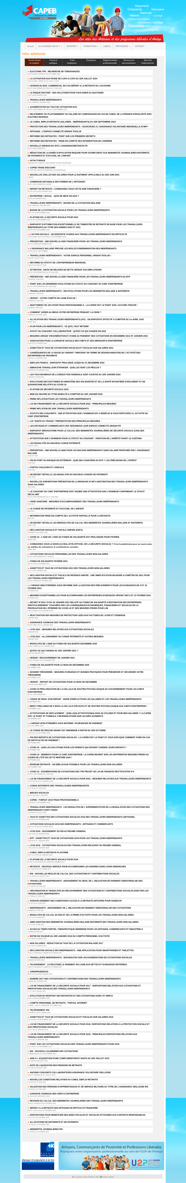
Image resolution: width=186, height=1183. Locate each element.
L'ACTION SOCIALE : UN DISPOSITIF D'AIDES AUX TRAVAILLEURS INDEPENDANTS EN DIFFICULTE (78, 234)
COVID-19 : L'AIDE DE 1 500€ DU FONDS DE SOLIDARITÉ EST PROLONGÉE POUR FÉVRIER (74, 537)
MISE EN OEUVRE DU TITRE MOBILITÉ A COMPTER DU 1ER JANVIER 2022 (66, 394)
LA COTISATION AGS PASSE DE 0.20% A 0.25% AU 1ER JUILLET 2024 (63, 78)
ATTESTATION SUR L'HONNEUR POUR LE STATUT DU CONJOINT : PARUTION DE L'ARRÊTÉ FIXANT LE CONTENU (86, 438)
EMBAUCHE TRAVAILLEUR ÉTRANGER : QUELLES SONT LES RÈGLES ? (65, 367)
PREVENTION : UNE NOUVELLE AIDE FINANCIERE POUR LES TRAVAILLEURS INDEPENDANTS (76, 241)
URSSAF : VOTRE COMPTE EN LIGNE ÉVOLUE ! (53, 298)
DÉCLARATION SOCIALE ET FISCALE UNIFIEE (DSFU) (56, 530)
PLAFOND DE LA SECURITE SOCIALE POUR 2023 (54, 217)
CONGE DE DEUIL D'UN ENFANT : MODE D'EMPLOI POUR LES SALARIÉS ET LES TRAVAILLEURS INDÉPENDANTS (85, 699)
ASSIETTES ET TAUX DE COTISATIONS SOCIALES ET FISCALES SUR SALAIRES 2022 (71, 348)
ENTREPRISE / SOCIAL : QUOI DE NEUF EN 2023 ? (54, 196)
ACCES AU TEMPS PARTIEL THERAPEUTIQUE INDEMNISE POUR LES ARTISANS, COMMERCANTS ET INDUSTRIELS (86, 929)
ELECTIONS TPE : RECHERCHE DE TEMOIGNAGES (55, 71)
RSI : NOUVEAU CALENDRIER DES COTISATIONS (54, 1051)
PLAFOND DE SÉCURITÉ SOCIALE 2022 (49, 389)
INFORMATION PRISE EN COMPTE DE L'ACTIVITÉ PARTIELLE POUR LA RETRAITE (70, 516)
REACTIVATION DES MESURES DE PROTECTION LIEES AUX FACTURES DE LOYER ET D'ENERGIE (77, 615)
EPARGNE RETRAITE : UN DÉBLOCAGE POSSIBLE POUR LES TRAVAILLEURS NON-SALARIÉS (76, 764)
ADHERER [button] (72, 46)
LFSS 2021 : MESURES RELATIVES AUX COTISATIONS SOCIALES (62, 629)
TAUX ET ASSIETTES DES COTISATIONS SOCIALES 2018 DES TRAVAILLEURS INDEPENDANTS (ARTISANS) (82, 817)
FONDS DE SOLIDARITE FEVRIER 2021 (49, 561)
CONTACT (139, 46)
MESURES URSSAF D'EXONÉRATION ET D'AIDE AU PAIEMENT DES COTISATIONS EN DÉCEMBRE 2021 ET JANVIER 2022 (89, 336)
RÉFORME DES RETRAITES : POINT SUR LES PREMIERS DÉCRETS (62, 136)
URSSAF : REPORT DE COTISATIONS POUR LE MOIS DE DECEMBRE (63, 682)
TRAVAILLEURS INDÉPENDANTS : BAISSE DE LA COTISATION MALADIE (65, 203)
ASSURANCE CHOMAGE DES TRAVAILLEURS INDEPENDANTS (60, 622)
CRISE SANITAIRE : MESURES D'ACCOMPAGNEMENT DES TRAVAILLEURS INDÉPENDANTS (74, 501)
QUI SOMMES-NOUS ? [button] (49, 46)
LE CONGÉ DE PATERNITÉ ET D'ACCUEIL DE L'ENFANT (57, 508)
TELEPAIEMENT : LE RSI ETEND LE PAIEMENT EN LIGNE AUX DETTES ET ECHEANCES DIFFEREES (78, 964)
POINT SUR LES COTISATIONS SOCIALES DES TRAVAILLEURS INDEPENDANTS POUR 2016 (74, 1044)
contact (85, 1177)
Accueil (30, 46)
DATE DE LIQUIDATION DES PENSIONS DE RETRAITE (56, 1065)
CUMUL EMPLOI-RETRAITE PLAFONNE (49, 852)
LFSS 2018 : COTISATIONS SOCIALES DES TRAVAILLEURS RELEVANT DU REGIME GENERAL (75, 845)
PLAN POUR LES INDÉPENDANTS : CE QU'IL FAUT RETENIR (59, 326)
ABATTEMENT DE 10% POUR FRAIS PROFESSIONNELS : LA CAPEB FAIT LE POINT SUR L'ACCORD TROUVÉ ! (83, 305)
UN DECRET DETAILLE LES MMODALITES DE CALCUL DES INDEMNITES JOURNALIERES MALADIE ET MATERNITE (86, 523)
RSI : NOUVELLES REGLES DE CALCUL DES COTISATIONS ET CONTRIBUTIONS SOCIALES (74, 874)
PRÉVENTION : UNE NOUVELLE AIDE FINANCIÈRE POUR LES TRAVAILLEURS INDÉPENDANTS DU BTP (80, 277)
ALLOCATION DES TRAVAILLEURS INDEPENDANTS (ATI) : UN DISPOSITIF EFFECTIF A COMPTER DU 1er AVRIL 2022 (87, 319)
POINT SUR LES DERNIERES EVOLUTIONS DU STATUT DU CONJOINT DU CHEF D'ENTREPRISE (76, 284)
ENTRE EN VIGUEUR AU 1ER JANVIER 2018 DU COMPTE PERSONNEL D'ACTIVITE (70, 936)
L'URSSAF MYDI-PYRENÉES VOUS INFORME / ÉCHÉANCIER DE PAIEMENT (66, 723)
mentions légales (108, 1177)
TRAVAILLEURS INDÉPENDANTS (46, 100)
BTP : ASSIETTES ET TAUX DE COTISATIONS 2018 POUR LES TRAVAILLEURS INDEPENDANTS (76, 838)
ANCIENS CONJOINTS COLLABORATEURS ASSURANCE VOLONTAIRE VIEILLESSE (70, 1072)
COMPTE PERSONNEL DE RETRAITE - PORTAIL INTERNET (58, 1003)
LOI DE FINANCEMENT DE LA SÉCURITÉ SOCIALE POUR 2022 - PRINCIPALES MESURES (73, 404)
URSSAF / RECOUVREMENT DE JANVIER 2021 (52, 658)
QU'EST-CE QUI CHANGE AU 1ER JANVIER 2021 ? (54, 650)
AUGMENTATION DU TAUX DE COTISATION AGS (53, 107)
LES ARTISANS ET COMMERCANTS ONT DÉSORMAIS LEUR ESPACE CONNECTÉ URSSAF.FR (75, 426)
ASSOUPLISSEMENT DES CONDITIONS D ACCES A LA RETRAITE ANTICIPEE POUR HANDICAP (76, 901)
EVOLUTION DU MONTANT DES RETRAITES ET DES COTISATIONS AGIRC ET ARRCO (71, 996)
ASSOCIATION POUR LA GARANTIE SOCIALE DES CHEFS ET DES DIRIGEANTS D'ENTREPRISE (76, 341)
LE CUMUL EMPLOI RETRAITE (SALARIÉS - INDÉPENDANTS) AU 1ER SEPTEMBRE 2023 (73, 122)
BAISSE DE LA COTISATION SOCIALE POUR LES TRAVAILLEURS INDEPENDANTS (70, 210)
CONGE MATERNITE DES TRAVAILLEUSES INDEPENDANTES (59, 785)
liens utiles (95, 1177)
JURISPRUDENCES (39, 971)
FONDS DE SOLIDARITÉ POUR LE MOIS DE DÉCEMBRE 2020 (59, 665)
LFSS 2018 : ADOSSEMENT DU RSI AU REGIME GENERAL (58, 831)
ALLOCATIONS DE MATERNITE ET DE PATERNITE (54, 1122)
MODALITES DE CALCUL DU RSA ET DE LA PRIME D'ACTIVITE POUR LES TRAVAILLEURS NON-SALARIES (82, 915)
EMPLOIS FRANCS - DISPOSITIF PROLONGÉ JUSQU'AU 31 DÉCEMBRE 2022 (67, 363)
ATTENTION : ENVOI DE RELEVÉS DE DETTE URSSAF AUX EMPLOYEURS (66, 270)
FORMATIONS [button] (90, 46)
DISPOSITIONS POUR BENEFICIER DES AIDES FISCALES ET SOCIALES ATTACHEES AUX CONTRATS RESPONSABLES (87, 1115)
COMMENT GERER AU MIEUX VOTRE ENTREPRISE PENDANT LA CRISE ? (65, 312)
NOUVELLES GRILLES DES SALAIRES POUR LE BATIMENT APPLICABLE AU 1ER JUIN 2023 (74, 175)
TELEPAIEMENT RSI (39, 1010)
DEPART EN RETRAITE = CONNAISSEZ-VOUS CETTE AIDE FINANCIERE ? (65, 189)
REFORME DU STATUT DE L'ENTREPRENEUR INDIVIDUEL (58, 262)
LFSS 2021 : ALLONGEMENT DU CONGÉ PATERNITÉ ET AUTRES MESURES (66, 636)
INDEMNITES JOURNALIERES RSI (46, 1129)
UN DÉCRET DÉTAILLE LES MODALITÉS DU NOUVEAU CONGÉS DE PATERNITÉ (69, 474)
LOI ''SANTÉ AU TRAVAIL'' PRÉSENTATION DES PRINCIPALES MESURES (65, 421)
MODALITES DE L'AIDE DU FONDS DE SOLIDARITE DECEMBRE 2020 (63, 643)
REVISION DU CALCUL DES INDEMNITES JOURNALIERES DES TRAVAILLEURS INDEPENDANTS (76, 1101)
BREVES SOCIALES (39, 793)
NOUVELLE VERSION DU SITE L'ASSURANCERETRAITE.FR (58, 146)
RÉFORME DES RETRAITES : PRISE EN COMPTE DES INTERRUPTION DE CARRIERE (71, 141)
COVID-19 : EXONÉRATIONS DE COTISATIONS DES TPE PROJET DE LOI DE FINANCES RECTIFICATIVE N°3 (82, 771)
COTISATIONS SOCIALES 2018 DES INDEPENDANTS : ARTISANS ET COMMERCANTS (71, 824)
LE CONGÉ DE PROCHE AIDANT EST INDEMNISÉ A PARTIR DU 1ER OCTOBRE (68, 730)
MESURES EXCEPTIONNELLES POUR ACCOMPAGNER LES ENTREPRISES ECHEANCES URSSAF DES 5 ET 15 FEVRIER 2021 (90, 595)
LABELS (107, 46)
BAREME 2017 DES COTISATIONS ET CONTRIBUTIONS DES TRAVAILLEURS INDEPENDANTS (75, 979)
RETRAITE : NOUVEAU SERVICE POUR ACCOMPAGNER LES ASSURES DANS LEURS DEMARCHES (78, 866)
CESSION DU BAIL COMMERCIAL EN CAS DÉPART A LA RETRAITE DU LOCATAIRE (70, 86)
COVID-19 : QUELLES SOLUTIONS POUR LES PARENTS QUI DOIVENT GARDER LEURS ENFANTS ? (78, 747)
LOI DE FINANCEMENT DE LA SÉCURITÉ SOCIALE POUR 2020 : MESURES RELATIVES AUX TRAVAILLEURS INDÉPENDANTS (90, 779)
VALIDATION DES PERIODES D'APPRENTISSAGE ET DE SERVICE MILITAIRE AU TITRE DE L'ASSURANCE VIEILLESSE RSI (89, 1087)
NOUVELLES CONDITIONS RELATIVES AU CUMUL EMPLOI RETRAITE (64, 1079)
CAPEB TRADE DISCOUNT (43, 167)
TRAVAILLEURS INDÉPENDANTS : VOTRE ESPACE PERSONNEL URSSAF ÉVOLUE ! (70, 255)
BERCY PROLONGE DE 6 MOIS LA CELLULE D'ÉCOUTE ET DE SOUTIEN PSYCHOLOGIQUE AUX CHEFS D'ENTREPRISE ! (88, 706)
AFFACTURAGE (37, 160)
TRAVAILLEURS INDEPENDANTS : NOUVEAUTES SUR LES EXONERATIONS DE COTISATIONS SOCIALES (81, 957)
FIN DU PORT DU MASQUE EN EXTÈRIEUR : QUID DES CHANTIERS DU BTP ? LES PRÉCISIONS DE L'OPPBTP (83, 460)
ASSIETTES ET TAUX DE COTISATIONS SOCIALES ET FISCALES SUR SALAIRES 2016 (71, 1017)
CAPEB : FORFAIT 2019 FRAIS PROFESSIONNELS (54, 800)
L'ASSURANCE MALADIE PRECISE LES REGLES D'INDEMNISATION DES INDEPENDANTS (73, 248)
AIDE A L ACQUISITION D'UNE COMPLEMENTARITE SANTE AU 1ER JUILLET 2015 (69, 1058)
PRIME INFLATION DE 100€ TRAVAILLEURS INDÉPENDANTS (59, 408)
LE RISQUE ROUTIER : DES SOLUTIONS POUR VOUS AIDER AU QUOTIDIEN (66, 93)
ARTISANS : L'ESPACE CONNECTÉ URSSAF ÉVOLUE (55, 131)
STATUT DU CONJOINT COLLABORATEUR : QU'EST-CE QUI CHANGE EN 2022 (68, 331)
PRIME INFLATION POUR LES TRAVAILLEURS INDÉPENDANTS (60, 399)
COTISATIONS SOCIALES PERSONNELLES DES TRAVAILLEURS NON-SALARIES (69, 554)
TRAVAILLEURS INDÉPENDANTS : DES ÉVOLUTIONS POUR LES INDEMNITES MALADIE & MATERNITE (80, 291)
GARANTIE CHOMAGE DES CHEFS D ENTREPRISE (54, 1094)
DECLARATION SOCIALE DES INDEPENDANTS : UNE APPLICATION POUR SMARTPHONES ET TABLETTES (82, 950)
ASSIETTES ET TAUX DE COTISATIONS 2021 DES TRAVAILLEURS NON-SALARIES (70, 568)
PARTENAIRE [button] (122, 46)
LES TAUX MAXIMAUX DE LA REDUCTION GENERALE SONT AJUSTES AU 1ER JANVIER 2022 (75, 374)
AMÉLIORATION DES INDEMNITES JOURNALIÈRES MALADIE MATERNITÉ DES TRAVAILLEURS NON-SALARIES (84, 922)
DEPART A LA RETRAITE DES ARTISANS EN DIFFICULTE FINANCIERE (64, 1108)
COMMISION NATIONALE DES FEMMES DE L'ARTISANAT (57, 182)
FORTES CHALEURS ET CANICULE (47, 467)
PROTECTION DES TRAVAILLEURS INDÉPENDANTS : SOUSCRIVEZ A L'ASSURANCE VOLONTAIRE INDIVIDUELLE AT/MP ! (89, 126)
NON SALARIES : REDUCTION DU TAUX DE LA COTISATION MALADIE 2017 (66, 943)
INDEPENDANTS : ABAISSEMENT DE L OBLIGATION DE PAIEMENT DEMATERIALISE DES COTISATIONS (80, 908)
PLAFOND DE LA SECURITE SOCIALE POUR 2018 (54, 859)
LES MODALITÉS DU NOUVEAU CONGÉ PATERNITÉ (55, 443)
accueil (76, 1177)
